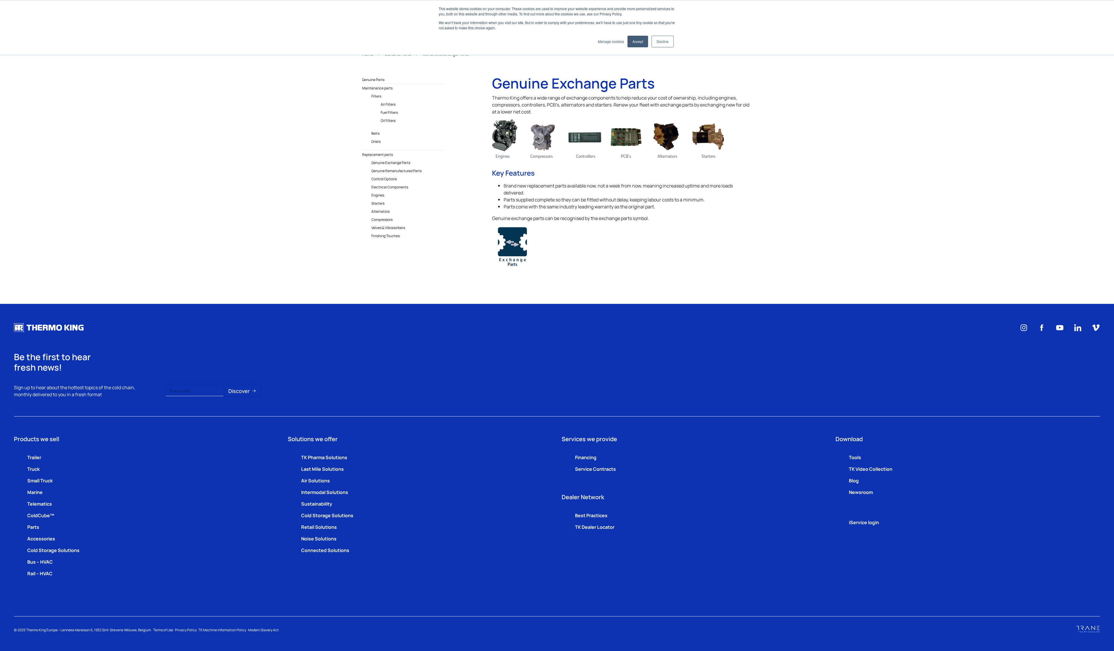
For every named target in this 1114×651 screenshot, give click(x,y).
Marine (35, 491)
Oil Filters (388, 120)
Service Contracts (595, 468)
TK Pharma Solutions (324, 457)
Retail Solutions (319, 526)
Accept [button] (637, 41)
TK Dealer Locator (594, 526)
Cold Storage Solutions (53, 550)
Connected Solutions (325, 550)
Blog (854, 480)
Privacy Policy (186, 629)
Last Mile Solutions (322, 468)
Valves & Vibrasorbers (388, 227)
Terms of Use (163, 629)
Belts (375, 133)
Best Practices (591, 515)
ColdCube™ (40, 515)
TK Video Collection (870, 468)
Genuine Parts (373, 79)
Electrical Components (389, 187)
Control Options (384, 178)
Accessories (41, 538)
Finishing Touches (385, 235)
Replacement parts (377, 154)
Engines (377, 195)
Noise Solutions (319, 538)
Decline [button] (663, 41)
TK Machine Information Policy (222, 629)
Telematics (39, 503)
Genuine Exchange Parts (390, 162)
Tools (855, 457)
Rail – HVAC (40, 573)
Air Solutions (315, 480)
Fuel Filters (389, 112)
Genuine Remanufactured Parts (396, 170)
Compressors (382, 219)
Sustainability (316, 503)
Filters (376, 96)
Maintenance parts (377, 88)
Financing (585, 457)
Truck (33, 468)
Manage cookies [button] (611, 41)
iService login (864, 522)
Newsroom (861, 491)
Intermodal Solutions (324, 491)
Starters (377, 203)
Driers (376, 141)
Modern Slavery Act (263, 629)
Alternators (380, 211)
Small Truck (40, 480)
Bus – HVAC (40, 561)
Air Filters (388, 104)
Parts (33, 526)
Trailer (34, 457)
